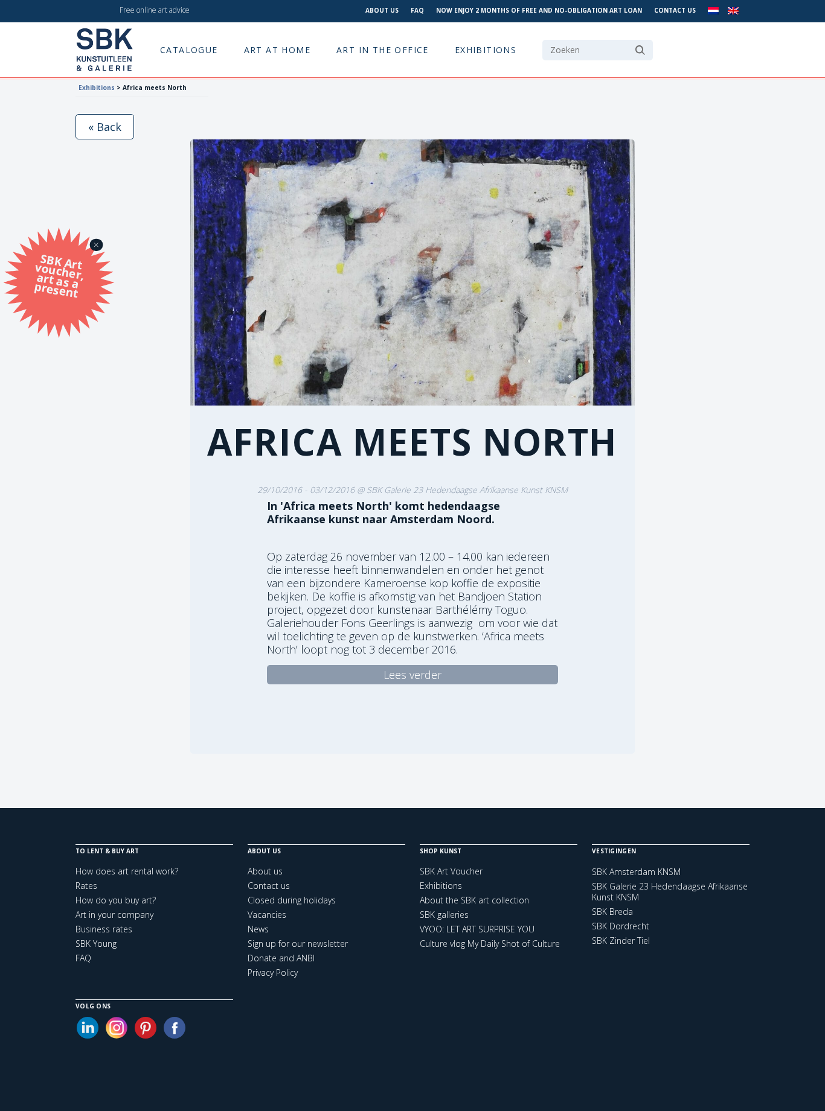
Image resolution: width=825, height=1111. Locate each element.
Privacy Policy (273, 972)
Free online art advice (155, 10)
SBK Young (96, 943)
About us (382, 10)
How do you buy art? (115, 900)
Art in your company (114, 914)
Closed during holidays (292, 900)
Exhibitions (485, 50)
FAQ (417, 10)
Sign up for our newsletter (298, 943)
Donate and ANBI (281, 958)
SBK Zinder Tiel (621, 940)
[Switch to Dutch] (713, 11)
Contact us (675, 10)
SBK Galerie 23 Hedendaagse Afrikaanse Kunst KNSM (670, 892)
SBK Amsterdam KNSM (636, 872)
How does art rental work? (126, 871)
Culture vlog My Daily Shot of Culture (490, 943)
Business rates (103, 929)
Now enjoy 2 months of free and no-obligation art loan (539, 10)
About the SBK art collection (474, 900)
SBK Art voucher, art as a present (59, 275)
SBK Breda (612, 911)
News (258, 929)
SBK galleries (444, 914)
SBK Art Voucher (451, 871)
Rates (86, 885)
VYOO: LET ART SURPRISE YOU (477, 929)
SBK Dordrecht (620, 926)
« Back (104, 126)
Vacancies (267, 914)
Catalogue (189, 50)
